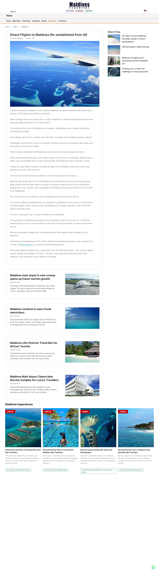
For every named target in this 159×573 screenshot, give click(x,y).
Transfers (88, 10)
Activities (70, 10)
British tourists (26, 244)
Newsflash (52, 21)
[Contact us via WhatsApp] (153, 567)
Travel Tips (26, 21)
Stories (44, 21)
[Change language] (145, 10)
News (15, 27)
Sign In (13, 11)
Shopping (79, 10)
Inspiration (36, 21)
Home (8, 21)
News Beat (16, 21)
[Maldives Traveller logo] (79, 5)
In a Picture (62, 21)
